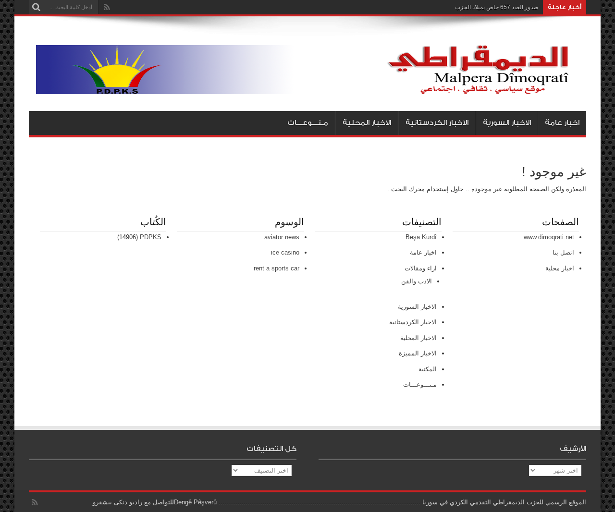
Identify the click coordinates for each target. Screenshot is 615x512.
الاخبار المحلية (367, 123)
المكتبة (427, 369)
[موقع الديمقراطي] (311, 86)
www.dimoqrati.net (549, 237)
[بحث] (36, 7)
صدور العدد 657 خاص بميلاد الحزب (496, 7)
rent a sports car (276, 268)
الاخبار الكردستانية (437, 123)
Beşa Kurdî (421, 237)
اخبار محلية (559, 268)
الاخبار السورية (507, 123)
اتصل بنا (563, 252)
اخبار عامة (562, 123)
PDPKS (150, 237)
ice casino (285, 252)
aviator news (281, 237)
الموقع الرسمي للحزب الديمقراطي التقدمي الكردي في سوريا (504, 502)
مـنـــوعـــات (307, 123)
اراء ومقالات (421, 268)
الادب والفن (416, 281)
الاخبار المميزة (418, 353)
